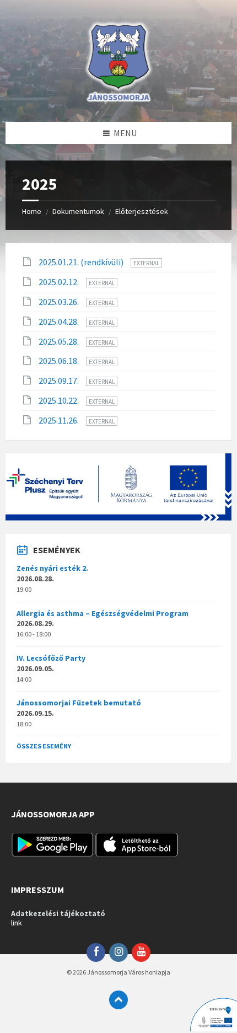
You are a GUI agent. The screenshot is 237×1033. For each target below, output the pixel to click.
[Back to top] (118, 1000)
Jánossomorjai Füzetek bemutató (79, 703)
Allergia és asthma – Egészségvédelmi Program (102, 613)
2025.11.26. (59, 420)
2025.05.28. (59, 341)
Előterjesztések (141, 211)
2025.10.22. (59, 400)
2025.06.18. (59, 360)
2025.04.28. (59, 321)
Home (31, 211)
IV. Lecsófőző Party (51, 658)
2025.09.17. (59, 380)
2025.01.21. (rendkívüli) (82, 261)
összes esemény (44, 746)
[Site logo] (118, 100)
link (16, 923)
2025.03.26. (59, 301)
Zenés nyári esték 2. (52, 568)
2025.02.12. (59, 281)
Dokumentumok (78, 211)
